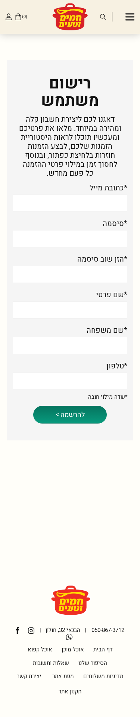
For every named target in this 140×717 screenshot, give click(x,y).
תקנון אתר (70, 691)
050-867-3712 (107, 630)
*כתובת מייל (108, 188)
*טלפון (116, 366)
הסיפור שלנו (92, 663)
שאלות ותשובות (51, 663)
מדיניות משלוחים (103, 676)
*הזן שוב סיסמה (102, 259)
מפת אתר (62, 676)
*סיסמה (115, 223)
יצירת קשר (29, 676)
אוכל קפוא (40, 649)
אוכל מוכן (73, 649)
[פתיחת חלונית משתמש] (9, 16)
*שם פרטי (111, 294)
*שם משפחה (107, 330)
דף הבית (103, 649)
